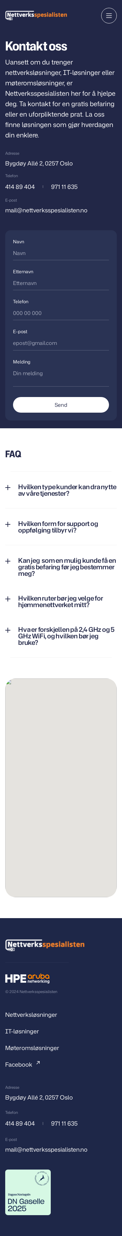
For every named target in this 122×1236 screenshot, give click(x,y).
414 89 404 (20, 186)
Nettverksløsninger (31, 1014)
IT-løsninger (22, 1031)
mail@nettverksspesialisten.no (46, 210)
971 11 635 (64, 186)
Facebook (18, 1064)
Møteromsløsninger (32, 1048)
